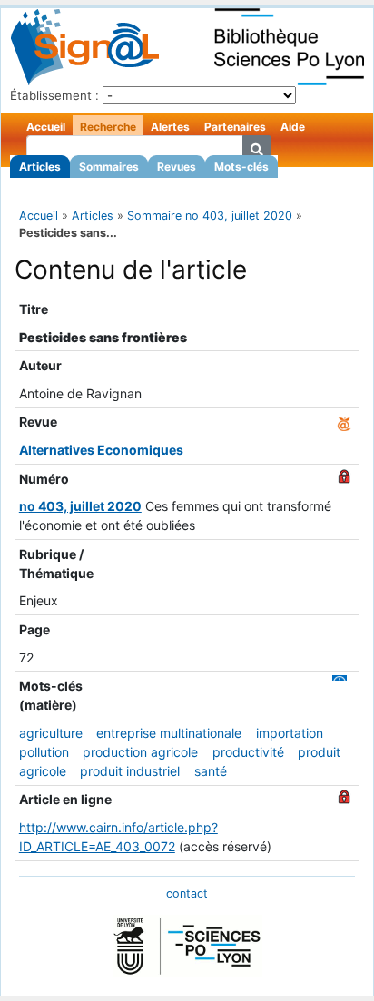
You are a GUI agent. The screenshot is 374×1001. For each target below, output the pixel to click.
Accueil (45, 126)
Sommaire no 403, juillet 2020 (209, 215)
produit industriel (130, 771)
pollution (44, 752)
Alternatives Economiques (101, 449)
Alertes (170, 126)
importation (289, 733)
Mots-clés (241, 166)
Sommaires (109, 166)
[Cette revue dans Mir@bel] (344, 421)
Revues (176, 166)
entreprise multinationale (168, 733)
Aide (292, 126)
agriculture (51, 733)
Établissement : (54, 95)
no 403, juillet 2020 (80, 506)
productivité (248, 752)
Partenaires (235, 126)
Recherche (108, 126)
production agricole (140, 752)
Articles (40, 166)
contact (187, 893)
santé (210, 771)
